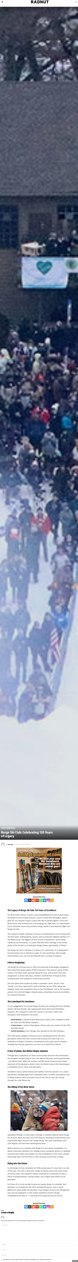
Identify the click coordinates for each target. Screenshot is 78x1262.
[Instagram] (48, 900)
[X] (29, 900)
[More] (52, 900)
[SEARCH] (76, 1)
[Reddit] (33, 900)
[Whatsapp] (41, 900)
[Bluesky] (44, 900)
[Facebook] (26, 900)
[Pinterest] (37, 900)
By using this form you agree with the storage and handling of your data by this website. (27, 1259)
